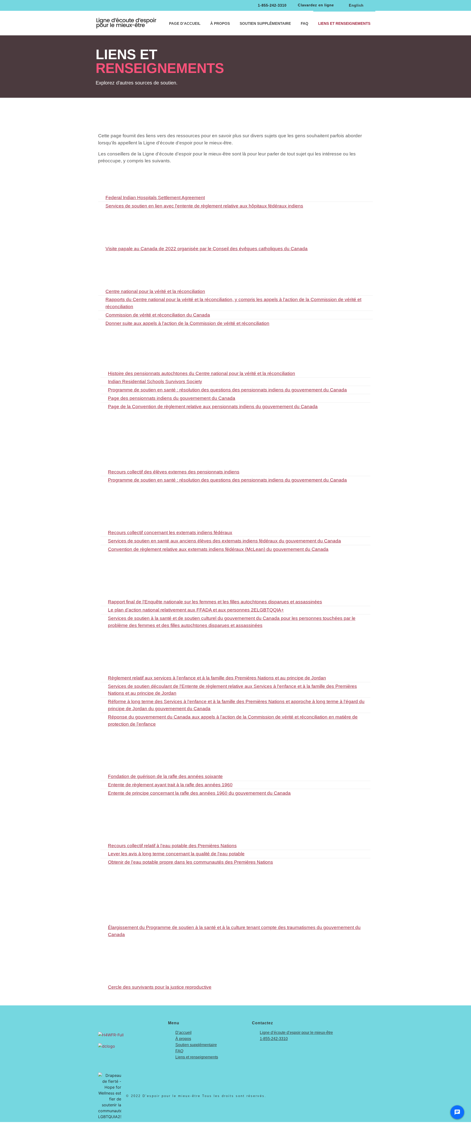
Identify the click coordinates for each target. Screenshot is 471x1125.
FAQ (304, 23)
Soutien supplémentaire (265, 23)
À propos (220, 23)
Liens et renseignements (344, 23)
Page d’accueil (184, 23)
